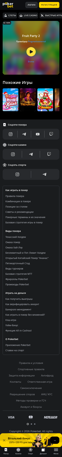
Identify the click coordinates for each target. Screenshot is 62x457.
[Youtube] (38, 134)
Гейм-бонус (11, 325)
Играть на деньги (15, 293)
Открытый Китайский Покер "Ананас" (27, 258)
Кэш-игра (10, 320)
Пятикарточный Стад (17, 263)
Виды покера (13, 231)
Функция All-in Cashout (18, 330)
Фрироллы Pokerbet (16, 279)
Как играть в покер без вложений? (25, 314)
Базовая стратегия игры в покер (24, 222)
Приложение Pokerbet (17, 345)
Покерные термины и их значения (25, 217)
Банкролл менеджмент (18, 309)
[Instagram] (11, 134)
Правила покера (14, 196)
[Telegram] (24, 134)
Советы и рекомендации (19, 211)
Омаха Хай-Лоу (13, 247)
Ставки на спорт (14, 350)
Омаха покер (12, 242)
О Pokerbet (11, 339)
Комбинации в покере (18, 201)
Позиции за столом (16, 206)
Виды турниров (14, 268)
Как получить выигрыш (18, 298)
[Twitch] (51, 134)
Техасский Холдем (15, 236)
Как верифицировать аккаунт (22, 304)
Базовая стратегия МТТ (18, 273)
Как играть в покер (16, 190)
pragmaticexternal (37, 41)
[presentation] (6, 451)
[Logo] (10, 5)
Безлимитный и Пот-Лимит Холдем (25, 252)
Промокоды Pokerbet (17, 284)
